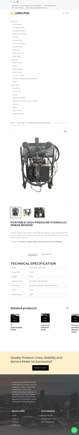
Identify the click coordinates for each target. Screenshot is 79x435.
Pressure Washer (18, 114)
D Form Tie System (19, 43)
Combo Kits (16, 91)
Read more (15, 319)
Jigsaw (15, 107)
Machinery (14, 60)
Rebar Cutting (17, 72)
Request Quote (40, 368)
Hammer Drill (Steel (19, 98)
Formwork (14, 21)
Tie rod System (18, 47)
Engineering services (48, 419)
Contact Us (16, 425)
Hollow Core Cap (18, 53)
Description (33, 254)
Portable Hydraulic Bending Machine (25, 79)
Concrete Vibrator (18, 75)
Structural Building (47, 415)
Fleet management (48, 422)
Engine (15, 66)
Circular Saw (17, 88)
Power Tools (15, 85)
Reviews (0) (46, 254)
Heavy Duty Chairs (19, 31)
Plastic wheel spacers (20, 34)
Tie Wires (16, 37)
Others (15, 82)
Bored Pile (16, 50)
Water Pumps (17, 63)
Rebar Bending (18, 69)
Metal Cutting (17, 110)
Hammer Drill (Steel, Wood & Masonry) (26, 101)
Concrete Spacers (18, 27)
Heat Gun (16, 104)
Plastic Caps (17, 56)
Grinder (15, 94)
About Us (15, 419)
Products (15, 422)
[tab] (33, 254)
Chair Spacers (17, 24)
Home (13, 123)
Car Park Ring (17, 40)
